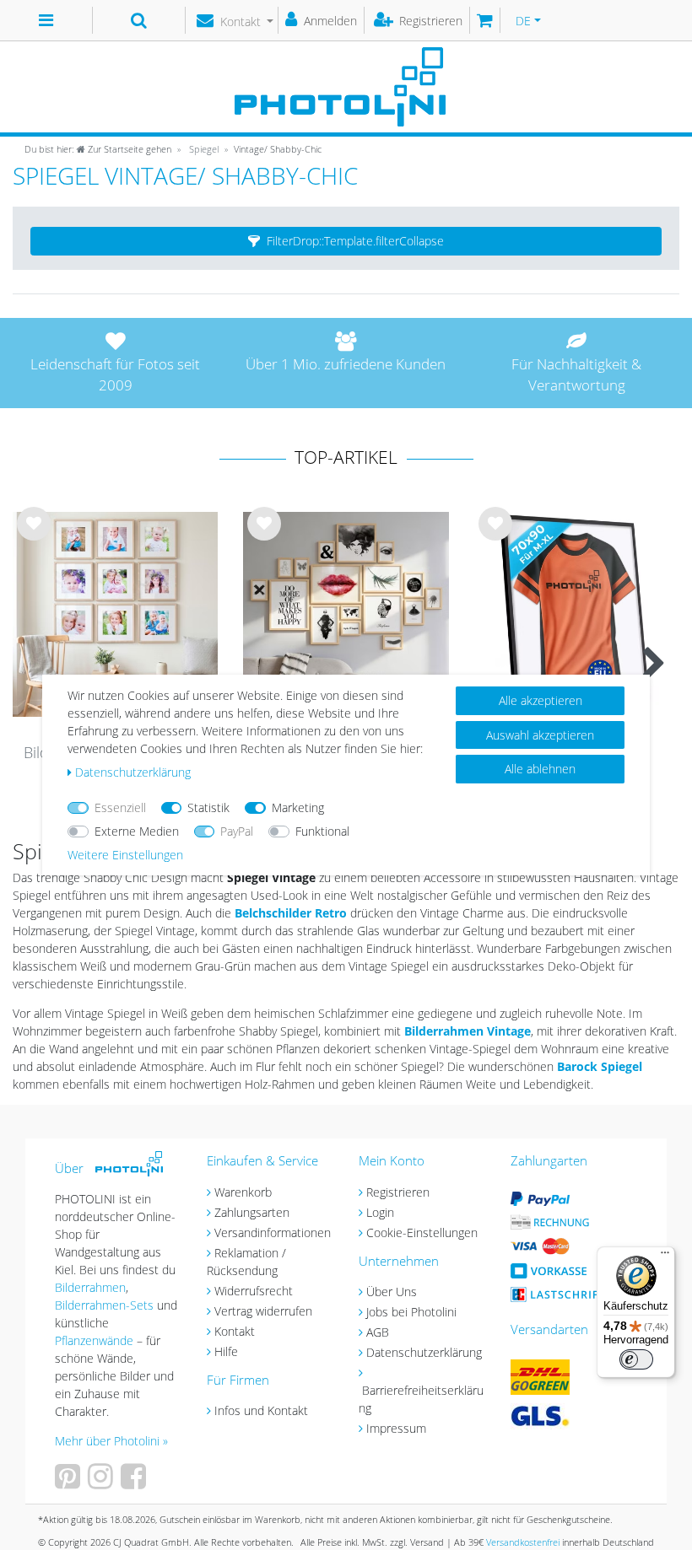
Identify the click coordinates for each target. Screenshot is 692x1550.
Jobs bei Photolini (411, 1312)
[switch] (636, 1359)
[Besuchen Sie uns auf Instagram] (102, 1482)
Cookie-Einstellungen (422, 1232)
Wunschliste (34, 537)
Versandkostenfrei (523, 1542)
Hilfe (226, 1351)
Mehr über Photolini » (111, 1441)
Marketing (298, 807)
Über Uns (391, 1292)
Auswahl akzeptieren (540, 735)
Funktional (322, 831)
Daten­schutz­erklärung (133, 772)
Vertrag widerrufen (263, 1311)
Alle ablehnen (540, 769)
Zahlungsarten (251, 1212)
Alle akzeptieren (540, 700)
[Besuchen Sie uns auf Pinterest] (69, 1482)
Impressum (396, 1428)
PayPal (236, 831)
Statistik (208, 807)
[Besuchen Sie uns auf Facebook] (135, 1482)
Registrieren (398, 1192)
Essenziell (120, 807)
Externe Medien (137, 831)
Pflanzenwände (96, 1340)
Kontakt (234, 1331)
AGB (377, 1332)
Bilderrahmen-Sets (104, 1305)
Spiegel (203, 149)
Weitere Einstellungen (125, 855)
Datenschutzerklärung (424, 1352)
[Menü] (665, 1256)
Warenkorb (243, 1192)
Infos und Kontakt (261, 1410)
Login (380, 1212)
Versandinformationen (272, 1232)
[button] (346, 241)
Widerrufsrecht (253, 1291)
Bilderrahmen (90, 1287)
